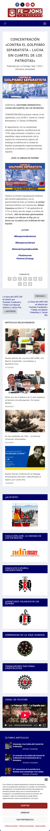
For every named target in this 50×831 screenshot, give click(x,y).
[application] (25, 715)
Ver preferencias (25, 820)
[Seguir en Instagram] (28, 5)
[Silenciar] (40, 725)
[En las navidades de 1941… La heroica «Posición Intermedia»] (25, 421)
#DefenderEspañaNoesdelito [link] (25, 249)
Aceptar (25, 805)
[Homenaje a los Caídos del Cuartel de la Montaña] (8, 746)
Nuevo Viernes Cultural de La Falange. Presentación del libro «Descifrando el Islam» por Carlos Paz (23, 477)
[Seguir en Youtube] (33, 5)
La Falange (25, 66)
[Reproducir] (6, 725)
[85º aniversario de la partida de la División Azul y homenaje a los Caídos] (8, 771)
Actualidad (30, 69)
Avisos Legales (40, 826)
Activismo (19, 69)
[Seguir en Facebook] (17, 5)
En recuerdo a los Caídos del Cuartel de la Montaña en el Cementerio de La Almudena (29, 758)
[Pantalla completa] (44, 725)
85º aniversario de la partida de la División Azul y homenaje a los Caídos (28, 770)
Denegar (25, 812)
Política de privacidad (26, 826)
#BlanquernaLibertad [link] (25, 243)
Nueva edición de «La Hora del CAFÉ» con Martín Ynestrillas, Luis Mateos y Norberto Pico (24, 361)
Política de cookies (11, 826)
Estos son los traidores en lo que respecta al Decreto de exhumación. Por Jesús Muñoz (25, 400)
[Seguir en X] (22, 5)
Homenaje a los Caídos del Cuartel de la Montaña (28, 745)
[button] (46, 779)
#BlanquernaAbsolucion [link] (25, 236)
